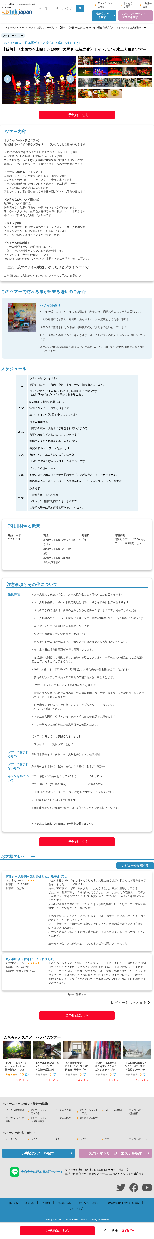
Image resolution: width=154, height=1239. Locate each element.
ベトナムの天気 (63, 1110)
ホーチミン (11, 1139)
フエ (106, 1139)
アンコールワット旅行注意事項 (39, 1119)
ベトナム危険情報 (113, 1110)
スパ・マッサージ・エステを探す (115, 1153)
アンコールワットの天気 (89, 1112)
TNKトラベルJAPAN (13, 27)
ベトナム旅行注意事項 (15, 1119)
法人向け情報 (64, 1203)
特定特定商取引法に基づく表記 (124, 1203)
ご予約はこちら (77, 115)
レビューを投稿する (135, 865)
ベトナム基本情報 (15, 1110)
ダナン (58, 1139)
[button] (7, 79)
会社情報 (29, 1203)
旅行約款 (57, 724)
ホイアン (84, 1139)
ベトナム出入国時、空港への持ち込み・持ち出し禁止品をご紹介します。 (74, 716)
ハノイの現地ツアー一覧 (41, 27)
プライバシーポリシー (89, 1203)
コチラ (69, 823)
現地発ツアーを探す (38, 1153)
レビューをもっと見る (128, 1003)
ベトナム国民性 (63, 1117)
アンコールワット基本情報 (39, 1112)
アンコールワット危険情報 (138, 1112)
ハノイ (33, 1139)
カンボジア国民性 (89, 1117)
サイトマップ (76, 1208)
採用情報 (46, 1203)
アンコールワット (138, 1139)
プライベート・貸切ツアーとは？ (53, 744)
